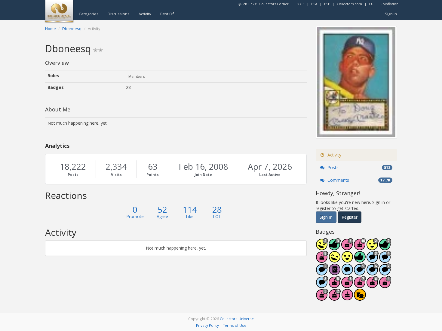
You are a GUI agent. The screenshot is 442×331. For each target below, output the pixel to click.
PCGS (300, 4)
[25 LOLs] (322, 247)
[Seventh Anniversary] (360, 285)
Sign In (391, 14)
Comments (358, 180)
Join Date (203, 174)
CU (371, 4)
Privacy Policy (207, 325)
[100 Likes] (334, 247)
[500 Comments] (385, 260)
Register (350, 217)
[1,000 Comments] (360, 272)
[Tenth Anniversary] (360, 247)
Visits (116, 174)
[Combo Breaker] (360, 298)
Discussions (119, 14)
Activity (145, 14)
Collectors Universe (237, 318)
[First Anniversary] (347, 298)
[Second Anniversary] (334, 298)
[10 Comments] (322, 272)
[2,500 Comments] (372, 272)
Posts (73, 174)
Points (152, 174)
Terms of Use (234, 325)
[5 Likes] (360, 260)
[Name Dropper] (334, 272)
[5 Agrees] (347, 260)
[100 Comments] (372, 260)
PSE (327, 4)
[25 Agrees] (372, 247)
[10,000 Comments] (322, 285)
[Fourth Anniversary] (385, 285)
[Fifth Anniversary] (334, 285)
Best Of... (168, 14)
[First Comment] (347, 272)
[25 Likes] (385, 247)
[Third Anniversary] (322, 298)
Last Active (270, 174)
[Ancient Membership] (347, 247)
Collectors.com (349, 4)
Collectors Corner (274, 4)
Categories (89, 14)
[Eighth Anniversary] (347, 285)
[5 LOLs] (334, 260)
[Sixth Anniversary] (372, 285)
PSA (314, 4)
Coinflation (389, 4)
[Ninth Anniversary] (322, 260)
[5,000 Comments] (385, 272)
